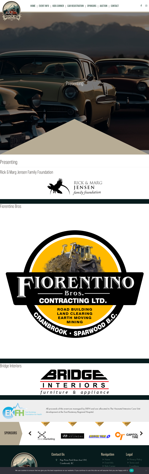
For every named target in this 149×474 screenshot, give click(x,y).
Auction (103, 5)
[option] (45, 434)
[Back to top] (145, 465)
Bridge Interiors (10, 366)
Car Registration (75, 5)
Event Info (44, 5)
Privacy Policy (136, 459)
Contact (115, 5)
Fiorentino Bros (10, 206)
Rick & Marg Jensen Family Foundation (26, 172)
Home (32, 5)
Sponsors (91, 5)
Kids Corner (58, 5)
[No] (146, 470)
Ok (131, 470)
